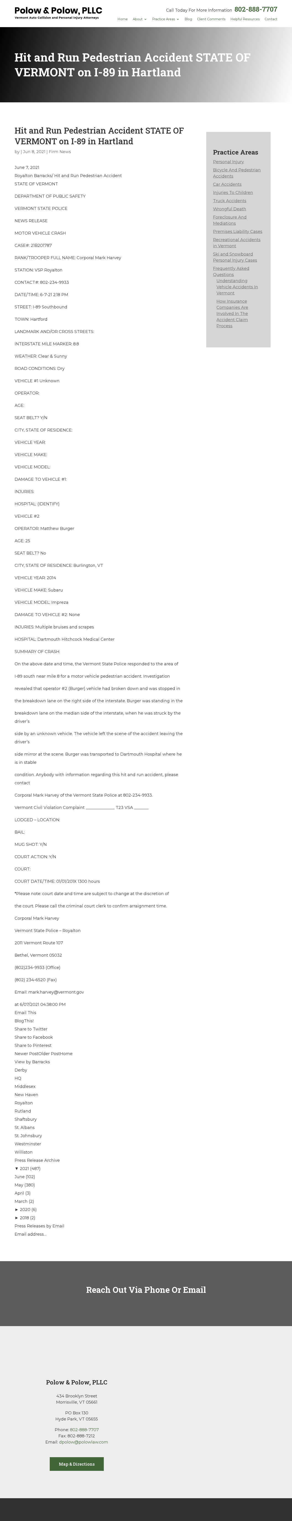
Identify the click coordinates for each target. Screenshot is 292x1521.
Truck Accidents (229, 200)
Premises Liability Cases (237, 231)
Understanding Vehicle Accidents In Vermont (237, 287)
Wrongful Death (229, 209)
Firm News (60, 151)
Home (122, 19)
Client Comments (211, 19)
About (138, 19)
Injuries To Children (233, 192)
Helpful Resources (245, 19)
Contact (271, 19)
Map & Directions (77, 1464)
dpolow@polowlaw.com (83, 1442)
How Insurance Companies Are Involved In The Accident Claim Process (232, 313)
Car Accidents (227, 184)
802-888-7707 (256, 9)
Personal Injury (228, 161)
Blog (188, 19)
